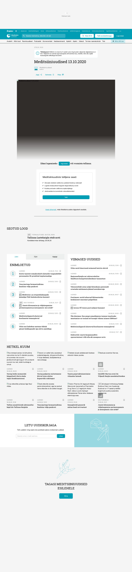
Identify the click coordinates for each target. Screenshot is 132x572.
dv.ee (42, 31)
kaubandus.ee (86, 31)
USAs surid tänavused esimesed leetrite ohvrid (89, 268)
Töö (103, 41)
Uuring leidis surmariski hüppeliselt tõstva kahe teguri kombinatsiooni (16, 376)
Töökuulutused (38, 235)
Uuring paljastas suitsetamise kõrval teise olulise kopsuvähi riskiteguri (49, 376)
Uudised (22, 271)
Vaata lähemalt (50, 210)
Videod (81, 41)
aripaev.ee (24, 31)
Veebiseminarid (59, 41)
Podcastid (37, 41)
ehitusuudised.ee (51, 31)
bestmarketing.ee (34, 31)
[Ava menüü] (16, 31)
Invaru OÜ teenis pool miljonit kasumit (89, 308)
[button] (36, 436)
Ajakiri (75, 41)
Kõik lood (17, 41)
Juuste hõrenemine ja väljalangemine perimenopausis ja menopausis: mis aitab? (111, 407)
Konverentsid (47, 41)
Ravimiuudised (27, 41)
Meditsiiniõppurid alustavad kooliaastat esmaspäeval (92, 327)
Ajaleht (68, 41)
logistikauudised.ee (111, 31)
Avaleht (9, 41)
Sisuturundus (29, 302)
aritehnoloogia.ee (75, 31)
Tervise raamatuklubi (93, 41)
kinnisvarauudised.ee (98, 31)
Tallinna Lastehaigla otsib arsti (43, 237)
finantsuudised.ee (63, 31)
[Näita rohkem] (120, 31)
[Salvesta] (60, 271)
